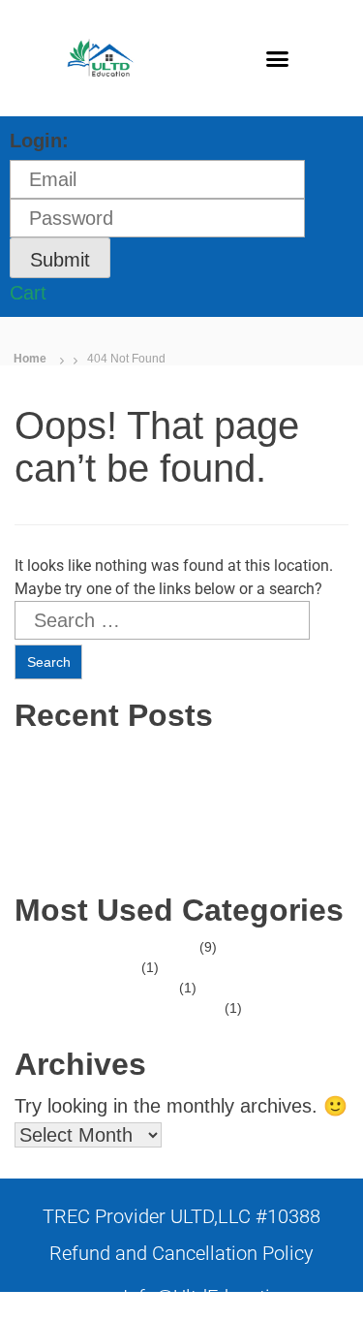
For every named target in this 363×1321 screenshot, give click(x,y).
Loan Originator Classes (147, 1008)
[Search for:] (162, 620)
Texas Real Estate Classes (154, 833)
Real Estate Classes (134, 947)
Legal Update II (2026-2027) (160, 854)
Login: (39, 140)
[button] (276, 58)
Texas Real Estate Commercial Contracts (198, 793)
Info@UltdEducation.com (228, 1296)
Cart (28, 292)
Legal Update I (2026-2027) (158, 813)
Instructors (105, 967)
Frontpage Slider (124, 987)
